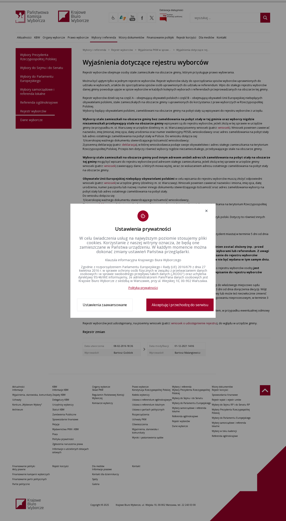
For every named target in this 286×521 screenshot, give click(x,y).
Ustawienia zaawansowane (105, 304)
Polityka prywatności (143, 288)
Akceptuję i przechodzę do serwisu (180, 304)
